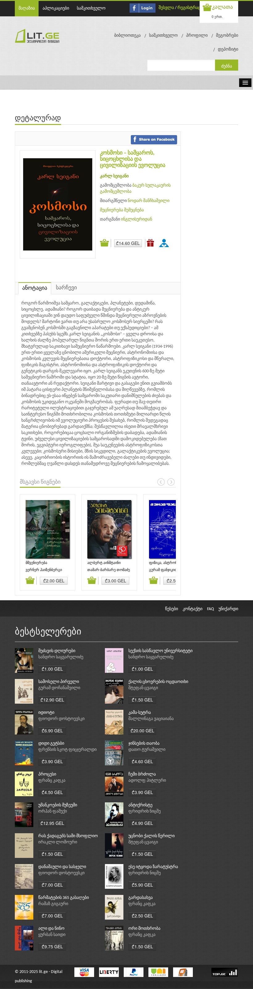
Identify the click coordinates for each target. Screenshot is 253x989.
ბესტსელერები (48, 632)
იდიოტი (46, 712)
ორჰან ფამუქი (52, 811)
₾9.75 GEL (52, 946)
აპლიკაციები (56, 8)
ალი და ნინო (51, 928)
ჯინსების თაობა (144, 743)
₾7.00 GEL (52, 885)
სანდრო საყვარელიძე (60, 657)
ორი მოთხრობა (144, 928)
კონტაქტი (192, 609)
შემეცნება (134, 210)
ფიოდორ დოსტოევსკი (61, 719)
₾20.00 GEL (142, 730)
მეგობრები (227, 35)
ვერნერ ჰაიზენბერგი (44, 570)
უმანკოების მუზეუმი (57, 805)
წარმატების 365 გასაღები (63, 898)
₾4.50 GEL (52, 792)
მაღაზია (27, 8)
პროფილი (197, 35)
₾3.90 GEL (52, 761)
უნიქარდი (228, 609)
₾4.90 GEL (142, 823)
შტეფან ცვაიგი (143, 688)
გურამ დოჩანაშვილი (59, 688)
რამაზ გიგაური (53, 904)
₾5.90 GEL (142, 885)
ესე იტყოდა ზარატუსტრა (153, 867)
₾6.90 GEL (52, 730)
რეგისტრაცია (191, 8)
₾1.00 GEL (52, 669)
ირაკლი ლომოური (57, 842)
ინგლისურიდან (136, 219)
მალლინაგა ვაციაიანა (151, 719)
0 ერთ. (217, 16)
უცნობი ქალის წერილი (151, 836)
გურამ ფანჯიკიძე (163, 570)
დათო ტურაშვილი (146, 749)
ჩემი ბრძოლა (142, 774)
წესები (171, 609)
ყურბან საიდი (51, 935)
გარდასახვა (140, 898)
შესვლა (166, 8)
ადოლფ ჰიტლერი (147, 780)
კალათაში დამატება (105, 243)
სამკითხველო (91, 8)
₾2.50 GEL (142, 915)
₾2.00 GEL (53, 580)
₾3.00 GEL (115, 580)
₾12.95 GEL (52, 823)
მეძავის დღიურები (56, 651)
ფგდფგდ (165, 242)
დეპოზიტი (228, 49)
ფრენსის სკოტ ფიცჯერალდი (67, 749)
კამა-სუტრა (139, 712)
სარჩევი (66, 288)
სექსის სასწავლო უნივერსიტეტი (160, 651)
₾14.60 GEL (128, 243)
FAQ (210, 609)
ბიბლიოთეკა (127, 35)
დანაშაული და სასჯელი (62, 867)
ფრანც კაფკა (51, 780)
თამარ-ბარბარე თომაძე (108, 570)
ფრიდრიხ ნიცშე (144, 811)
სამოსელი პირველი (58, 682)
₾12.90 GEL (52, 700)
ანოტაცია (34, 288)
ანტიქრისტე (140, 805)
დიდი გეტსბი (51, 743)
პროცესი (47, 774)
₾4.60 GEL (142, 761)
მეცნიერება (111, 210)
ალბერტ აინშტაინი (104, 563)
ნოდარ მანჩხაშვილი (148, 201)
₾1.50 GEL (142, 700)
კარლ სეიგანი (114, 176)
